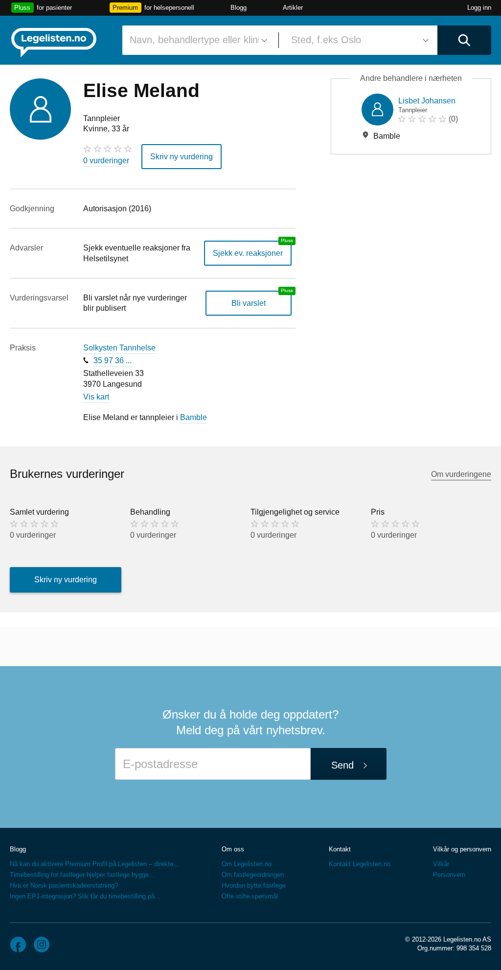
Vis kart (96, 397)
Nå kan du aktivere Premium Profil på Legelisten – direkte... (94, 864)
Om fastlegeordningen (253, 874)
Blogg (238, 7)
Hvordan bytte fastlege (254, 885)
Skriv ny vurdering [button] (181, 156)
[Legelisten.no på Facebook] (18, 944)
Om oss (233, 849)
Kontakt (340, 849)
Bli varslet (248, 303)
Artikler (293, 7)
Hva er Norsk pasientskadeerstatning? (64, 885)
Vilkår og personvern (462, 849)
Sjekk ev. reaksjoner (248, 253)
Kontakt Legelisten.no (359, 864)
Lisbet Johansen (426, 101)
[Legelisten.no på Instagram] (41, 944)
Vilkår (441, 864)
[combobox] (196, 40)
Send (342, 765)
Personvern (449, 874)
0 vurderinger (106, 160)
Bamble (193, 417)
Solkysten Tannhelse (119, 348)
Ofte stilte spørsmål (250, 896)
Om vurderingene (461, 474)
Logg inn (479, 7)
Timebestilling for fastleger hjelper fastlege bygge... (82, 874)
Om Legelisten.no (247, 864)
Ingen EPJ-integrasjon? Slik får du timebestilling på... (85, 896)
